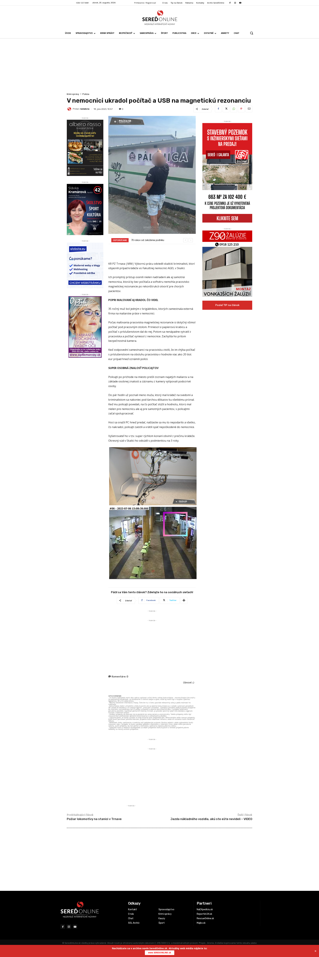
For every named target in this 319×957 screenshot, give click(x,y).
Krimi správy (73, 94)
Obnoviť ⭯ (188, 682)
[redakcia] (70, 108)
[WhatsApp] (233, 109)
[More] (183, 600)
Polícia (85, 94)
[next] (191, 240)
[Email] (249, 109)
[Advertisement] (159, 67)
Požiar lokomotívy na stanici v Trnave (94, 819)
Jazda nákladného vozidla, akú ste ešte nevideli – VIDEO (211, 819)
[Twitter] (226, 109)
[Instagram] (235, 2)
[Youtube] (240, 2)
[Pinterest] (241, 109)
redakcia (84, 109)
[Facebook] (229, 2)
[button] (252, 33)
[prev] (185, 240)
